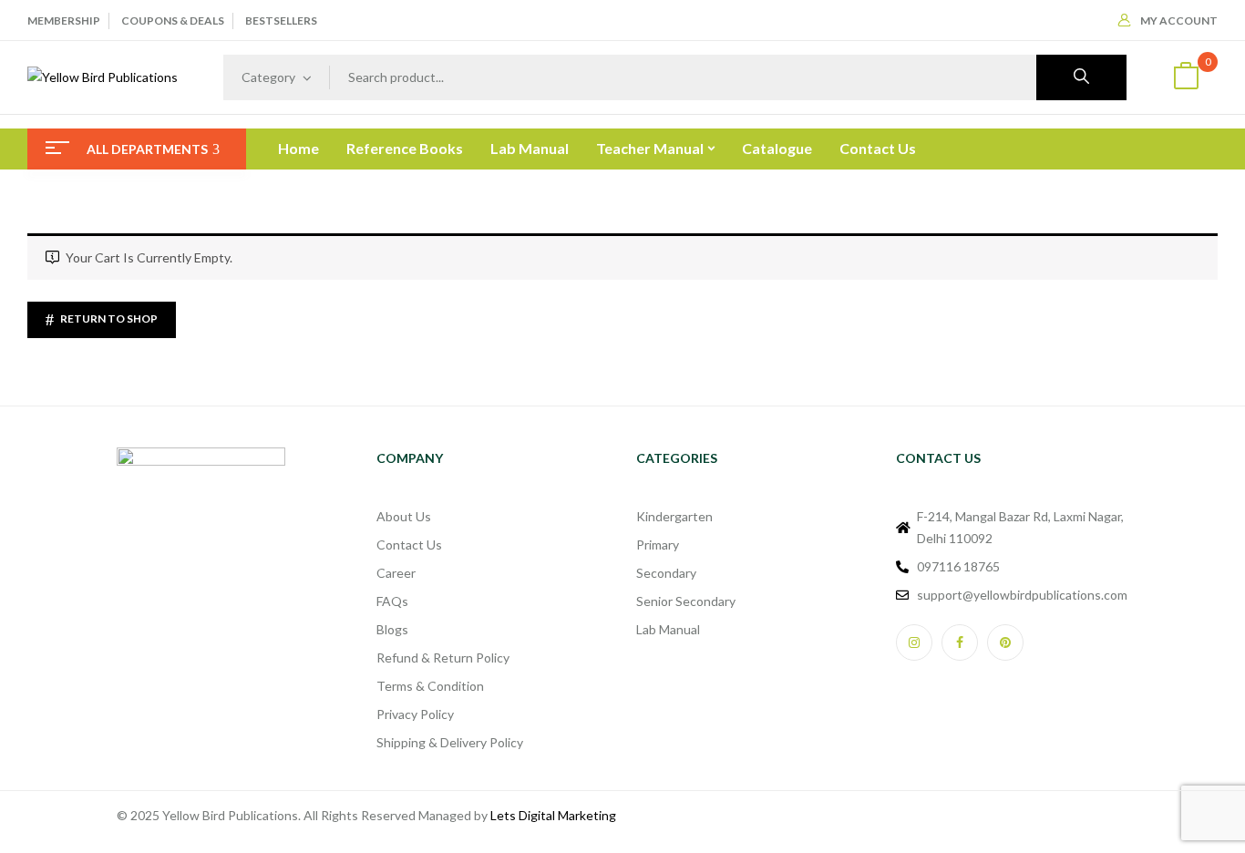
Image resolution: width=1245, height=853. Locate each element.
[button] (1185, 78)
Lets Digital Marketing (553, 815)
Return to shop (108, 318)
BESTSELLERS (281, 20)
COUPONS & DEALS (172, 20)
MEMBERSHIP (63, 20)
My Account (1179, 20)
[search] (1081, 77)
